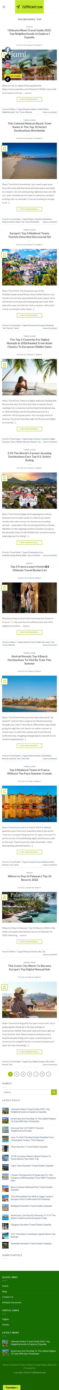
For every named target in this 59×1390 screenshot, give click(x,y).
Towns (16, 328)
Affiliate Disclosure (11, 1302)
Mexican (5, 222)
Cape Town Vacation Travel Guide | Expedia (32, 1165)
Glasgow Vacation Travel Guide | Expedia (31, 1224)
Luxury (47, 642)
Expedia (27, 109)
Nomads (26, 442)
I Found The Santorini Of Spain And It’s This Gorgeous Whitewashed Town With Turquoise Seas (33, 1178)
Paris (52, 862)
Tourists (9, 328)
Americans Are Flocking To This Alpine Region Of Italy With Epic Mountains (33, 1120)
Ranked (34, 442)
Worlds (37, 555)
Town (27, 222)
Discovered (33, 325)
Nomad (5, 1064)
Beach (31, 219)
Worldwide (34, 222)
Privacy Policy (25, 1365)
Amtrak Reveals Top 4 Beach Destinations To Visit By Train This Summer (29, 660)
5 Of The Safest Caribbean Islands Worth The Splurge (33, 1235)
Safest (17, 222)
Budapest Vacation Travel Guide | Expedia (31, 1205)
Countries (45, 439)
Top (16, 112)
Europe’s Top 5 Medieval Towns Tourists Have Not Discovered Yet (29, 235)
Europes (42, 325)
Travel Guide (29, 120)
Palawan (27, 951)
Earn (41, 552)
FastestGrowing (8, 555)
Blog (4, 1291)
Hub (47, 1061)
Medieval (50, 325)
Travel (21, 112)
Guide (40, 109)
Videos (29, 27)
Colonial (37, 219)
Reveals (5, 758)
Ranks (12, 222)
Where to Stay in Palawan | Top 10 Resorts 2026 (29, 878)
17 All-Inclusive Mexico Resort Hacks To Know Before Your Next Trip (31, 1157)
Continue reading (29, 99)
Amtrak (31, 756)
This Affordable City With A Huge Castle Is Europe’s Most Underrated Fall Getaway (32, 1197)
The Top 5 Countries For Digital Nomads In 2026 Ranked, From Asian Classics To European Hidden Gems (29, 343)
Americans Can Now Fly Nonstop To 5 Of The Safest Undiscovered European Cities (33, 1216)
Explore (34, 109)
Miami (45, 109)
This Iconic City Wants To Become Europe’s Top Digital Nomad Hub (29, 967)
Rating (18, 555)
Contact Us (7, 1296)
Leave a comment (50, 112)
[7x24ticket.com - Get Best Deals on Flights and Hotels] (29, 6)
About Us (52, 1365)
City (30, 1061)
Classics (37, 439)
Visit (27, 758)
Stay (39, 951)
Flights (5, 1319)
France (32, 642)
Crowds (31, 862)
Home (5, 1285)
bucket (26, 642)
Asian (30, 439)
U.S (32, 555)
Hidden (19, 442)
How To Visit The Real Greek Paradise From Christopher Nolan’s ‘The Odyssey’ (32, 1138)
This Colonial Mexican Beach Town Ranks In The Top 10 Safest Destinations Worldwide (29, 127)
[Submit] (54, 1092)
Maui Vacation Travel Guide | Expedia (29, 1146)
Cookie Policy (40, 1365)
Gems (13, 442)
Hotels (38, 642)
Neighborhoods (8, 112)
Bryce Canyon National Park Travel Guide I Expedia (32, 1188)
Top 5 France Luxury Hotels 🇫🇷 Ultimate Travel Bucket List (29, 568)
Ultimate (28, 112)
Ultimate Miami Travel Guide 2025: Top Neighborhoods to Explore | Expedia (29, 34)
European (6, 442)
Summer (12, 758)
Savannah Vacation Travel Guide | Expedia (31, 1243)
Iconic (52, 1061)
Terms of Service (10, 1365)
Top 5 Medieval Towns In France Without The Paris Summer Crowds (29, 771)
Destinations (47, 219)
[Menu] (4, 6)
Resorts (34, 951)
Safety (24, 555)
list (43, 642)
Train (22, 758)
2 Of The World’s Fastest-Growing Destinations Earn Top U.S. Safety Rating (29, 456)
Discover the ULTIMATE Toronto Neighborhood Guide (27, 1129)
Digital (52, 439)
